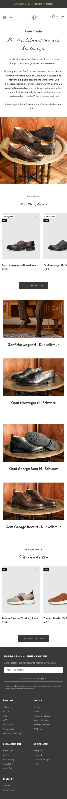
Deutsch (6, 785)
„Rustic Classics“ (20, 59)
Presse (6, 711)
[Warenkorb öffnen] (63, 17)
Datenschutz (8, 729)
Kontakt (37, 707)
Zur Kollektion (33, 285)
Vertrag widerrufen (42, 724)
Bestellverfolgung (41, 720)
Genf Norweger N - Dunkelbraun (19, 265)
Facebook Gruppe (42, 759)
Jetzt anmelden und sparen (33, 678)
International (8, 789)
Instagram (38, 750)
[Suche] (57, 17)
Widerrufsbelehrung (12, 733)
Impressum (8, 724)
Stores (36, 711)
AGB (5, 720)
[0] (51, 17)
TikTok (36, 763)
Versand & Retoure (42, 715)
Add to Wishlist (35, 217)
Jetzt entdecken (34, 638)
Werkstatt (38, 729)
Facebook (38, 755)
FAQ (5, 715)
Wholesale (7, 707)
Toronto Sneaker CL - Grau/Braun (20, 618)
